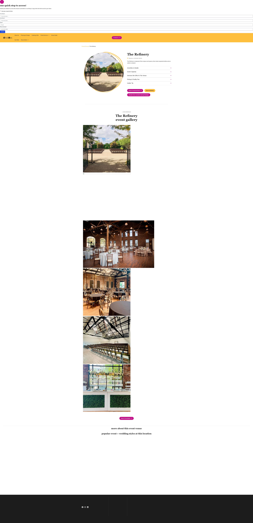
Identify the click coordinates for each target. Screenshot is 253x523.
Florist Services (44, 35)
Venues (87, 46)
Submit (2, 31)
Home (83, 46)
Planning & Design (25, 35)
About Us (17, 35)
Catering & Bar (35, 35)
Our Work (17, 39)
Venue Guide (54, 35)
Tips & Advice (24, 39)
